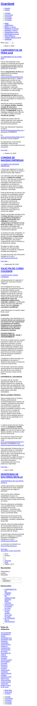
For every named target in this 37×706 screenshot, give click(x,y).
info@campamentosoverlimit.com (12, 130)
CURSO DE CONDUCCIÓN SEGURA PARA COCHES (10, 599)
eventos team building (6, 660)
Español (7, 8)
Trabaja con (13, 38)
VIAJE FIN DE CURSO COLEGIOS (12, 270)
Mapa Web (8, 690)
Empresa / (12, 29)
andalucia (4, 646)
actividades (7, 633)
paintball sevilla (6, 677)
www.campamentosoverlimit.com (12, 77)
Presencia (11, 32)
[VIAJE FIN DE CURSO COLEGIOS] (13, 277)
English (7, 10)
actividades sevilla (4, 643)
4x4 (2, 633)
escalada (4, 658)
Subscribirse (6, 581)
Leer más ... (5, 150)
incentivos (4, 666)
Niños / (10, 27)
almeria (8, 644)
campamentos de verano (5, 650)
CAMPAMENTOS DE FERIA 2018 (11, 51)
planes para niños (5, 679)
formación (4, 665)
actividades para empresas (6, 640)
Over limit (10, 36)
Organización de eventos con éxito (9, 606)
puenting (8, 680)
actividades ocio (6, 638)
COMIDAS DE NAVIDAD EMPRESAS (12, 159)
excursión (4, 663)
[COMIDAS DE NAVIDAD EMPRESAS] (13, 166)
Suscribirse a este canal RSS (10, 551)
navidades (4, 672)
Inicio (6, 23)
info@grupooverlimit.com (9, 258)
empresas (4, 656)
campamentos (5, 648)
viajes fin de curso (6, 686)
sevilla (3, 682)
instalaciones (5, 670)
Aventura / (11, 30)
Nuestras (12, 34)
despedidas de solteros (6, 654)
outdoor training (6, 673)
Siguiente (8, 561)
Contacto (8, 39)
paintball (4, 675)
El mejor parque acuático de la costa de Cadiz (8, 613)
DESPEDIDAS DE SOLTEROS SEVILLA (12, 475)
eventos (3, 660)
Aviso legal (8, 692)
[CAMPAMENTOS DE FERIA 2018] (13, 58)
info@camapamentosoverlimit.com (12, 445)
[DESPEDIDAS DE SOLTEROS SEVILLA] (13, 483)
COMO (9, 25)
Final (6, 562)
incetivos (4, 668)
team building (4, 684)
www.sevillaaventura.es (9, 546)
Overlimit (7, 3)
